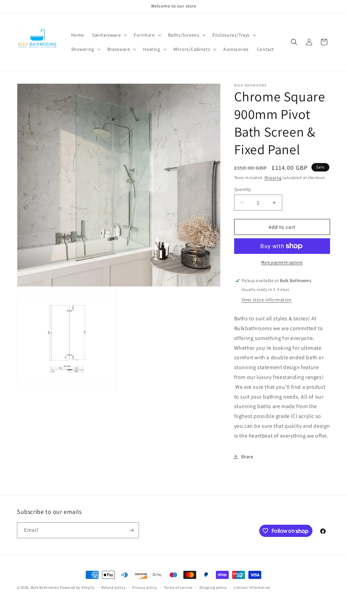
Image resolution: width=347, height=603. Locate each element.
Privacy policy (144, 587)
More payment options (282, 262)
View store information (267, 300)
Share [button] (247, 457)
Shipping (273, 177)
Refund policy (113, 587)
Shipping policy (213, 587)
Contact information (252, 587)
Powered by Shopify (77, 587)
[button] (109, 35)
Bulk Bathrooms (45, 587)
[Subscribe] (131, 530)
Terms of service (178, 587)
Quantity (242, 189)
